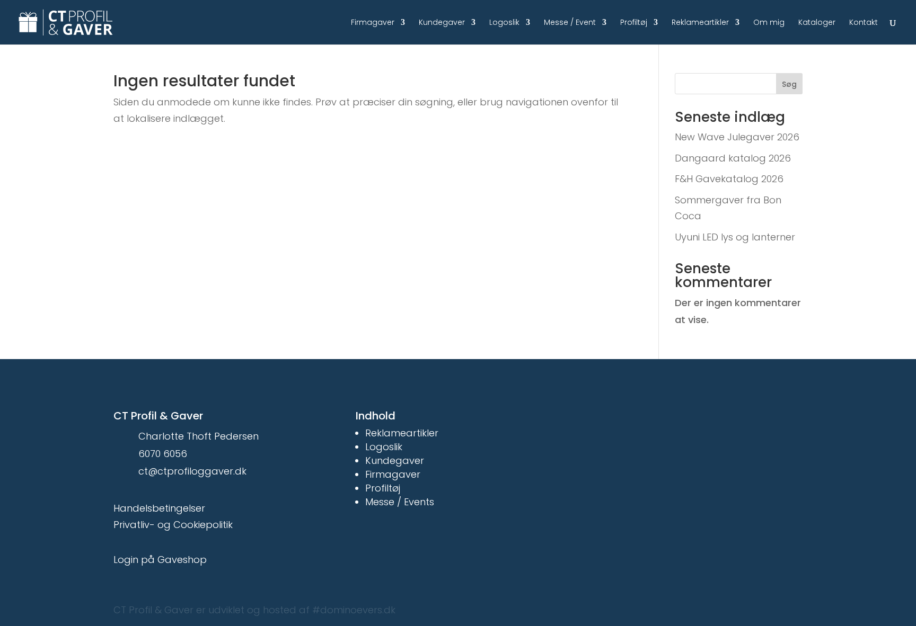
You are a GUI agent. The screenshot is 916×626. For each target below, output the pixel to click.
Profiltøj (633, 23)
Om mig (769, 23)
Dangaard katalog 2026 (733, 158)
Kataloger (816, 23)
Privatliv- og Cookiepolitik (173, 524)
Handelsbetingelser (159, 508)
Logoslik (504, 23)
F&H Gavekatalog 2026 (729, 178)
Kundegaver (442, 23)
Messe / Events (399, 501)
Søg (789, 84)
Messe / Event (570, 23)
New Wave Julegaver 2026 (737, 137)
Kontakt (863, 23)
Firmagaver (372, 23)
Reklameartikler (700, 23)
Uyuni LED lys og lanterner (735, 237)
